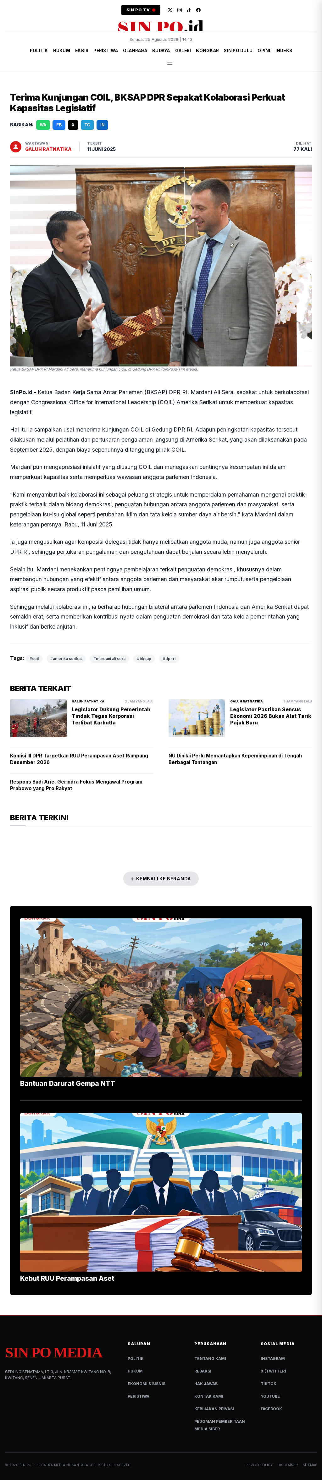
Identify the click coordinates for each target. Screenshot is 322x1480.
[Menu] (170, 63)
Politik (136, 1358)
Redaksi (202, 1371)
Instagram (273, 1358)
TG (87, 125)
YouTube (270, 1396)
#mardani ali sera (109, 658)
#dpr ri (169, 658)
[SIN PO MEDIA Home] (161, 26)
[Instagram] (179, 10)
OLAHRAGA (135, 50)
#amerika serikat (66, 658)
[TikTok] (189, 10)
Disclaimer (288, 1465)
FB (59, 125)
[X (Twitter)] (170, 10)
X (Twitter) (273, 1371)
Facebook (271, 1408)
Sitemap (310, 1465)
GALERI (183, 50)
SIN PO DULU (238, 50)
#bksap (144, 658)
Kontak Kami (208, 1396)
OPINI (264, 50)
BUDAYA (161, 50)
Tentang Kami (210, 1358)
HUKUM (61, 50)
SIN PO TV (138, 10)
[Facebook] (198, 10)
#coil (34, 658)
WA (43, 125)
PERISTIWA (105, 50)
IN (102, 125)
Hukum (135, 1371)
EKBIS (81, 50)
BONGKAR (207, 50)
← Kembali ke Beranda (161, 878)
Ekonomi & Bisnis (146, 1383)
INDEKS (283, 50)
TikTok (268, 1383)
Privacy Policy (259, 1465)
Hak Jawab (206, 1383)
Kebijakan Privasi (214, 1408)
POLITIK (39, 50)
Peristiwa (138, 1396)
